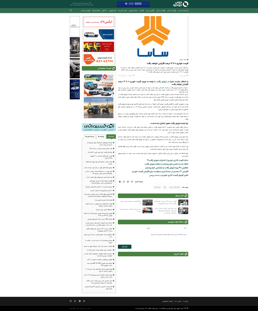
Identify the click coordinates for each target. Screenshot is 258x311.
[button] (85, 95)
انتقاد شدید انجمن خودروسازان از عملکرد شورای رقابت (166, 164)
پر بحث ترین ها (89, 136)
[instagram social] (72, 301)
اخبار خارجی (159, 11)
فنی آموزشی (132, 11)
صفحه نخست (182, 11)
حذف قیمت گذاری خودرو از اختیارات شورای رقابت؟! (167, 160)
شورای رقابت (161, 81)
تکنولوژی (111, 11)
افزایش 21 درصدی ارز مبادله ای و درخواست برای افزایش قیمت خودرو (160, 171)
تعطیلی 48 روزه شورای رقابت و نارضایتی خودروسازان (166, 167)
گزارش (103, 11)
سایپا (165, 187)
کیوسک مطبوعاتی (167, 301)
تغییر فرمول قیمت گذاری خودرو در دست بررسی (168, 175)
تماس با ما (178, 301)
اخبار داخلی (170, 11)
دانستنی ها (121, 11)
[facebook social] (81, 301)
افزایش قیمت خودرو (175, 187)
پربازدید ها (101, 136)
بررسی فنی (149, 11)
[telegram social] (85, 301)
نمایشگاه (94, 11)
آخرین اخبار (111, 136)
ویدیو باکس (84, 11)
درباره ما (185, 301)
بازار (141, 11)
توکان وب (72, 308)
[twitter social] (76, 301)
